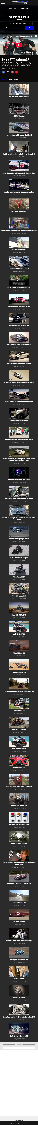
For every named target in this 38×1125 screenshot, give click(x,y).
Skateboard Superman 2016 (19, 903)
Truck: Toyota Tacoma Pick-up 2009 (19, 960)
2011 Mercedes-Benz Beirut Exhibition (19, 97)
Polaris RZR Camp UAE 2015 (19, 672)
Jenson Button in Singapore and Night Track (19, 287)
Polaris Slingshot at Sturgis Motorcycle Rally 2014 (19, 786)
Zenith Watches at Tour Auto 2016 (19, 1036)
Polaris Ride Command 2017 (19, 596)
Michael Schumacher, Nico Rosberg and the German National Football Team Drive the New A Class (19, 460)
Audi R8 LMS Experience (19, 116)
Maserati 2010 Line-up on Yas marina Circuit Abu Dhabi (19, 402)
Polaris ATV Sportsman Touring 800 (19, 558)
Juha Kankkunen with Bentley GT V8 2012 (19, 306)
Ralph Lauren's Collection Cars (19, 806)
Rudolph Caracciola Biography (19, 844)
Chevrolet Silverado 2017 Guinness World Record (19, 135)
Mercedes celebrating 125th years (19, 421)
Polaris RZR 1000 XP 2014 (19, 634)
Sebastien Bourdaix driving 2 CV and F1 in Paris (19, 884)
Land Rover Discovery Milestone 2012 (19, 325)
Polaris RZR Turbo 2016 (19, 710)
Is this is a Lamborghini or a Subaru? (19, 268)
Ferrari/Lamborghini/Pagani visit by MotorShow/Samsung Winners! (19, 230)
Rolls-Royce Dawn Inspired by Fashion (19, 825)
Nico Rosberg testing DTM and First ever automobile (19, 499)
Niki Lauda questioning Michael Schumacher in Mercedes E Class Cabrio (19, 519)
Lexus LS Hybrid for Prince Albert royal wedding (19, 345)
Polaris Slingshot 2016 (19, 767)
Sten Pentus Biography (19, 922)
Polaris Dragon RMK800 (19, 577)
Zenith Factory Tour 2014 (19, 998)
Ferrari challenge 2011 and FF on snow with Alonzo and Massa (19, 173)
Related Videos (13, 79)
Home (10, 8)
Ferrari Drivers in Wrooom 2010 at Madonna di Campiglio (19, 192)
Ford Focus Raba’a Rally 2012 (19, 249)
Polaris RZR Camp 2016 (19, 653)
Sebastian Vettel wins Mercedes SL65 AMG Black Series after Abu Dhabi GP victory (19, 864)
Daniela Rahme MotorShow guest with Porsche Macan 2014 (19, 154)
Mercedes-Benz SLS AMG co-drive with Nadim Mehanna (19, 440)
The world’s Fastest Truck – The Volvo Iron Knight (19, 941)
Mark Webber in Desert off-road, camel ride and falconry (19, 383)
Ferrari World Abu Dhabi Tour (19, 211)
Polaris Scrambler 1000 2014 (19, 748)
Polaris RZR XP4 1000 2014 (19, 729)
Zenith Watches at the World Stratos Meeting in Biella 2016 (19, 1017)
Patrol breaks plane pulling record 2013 (19, 539)
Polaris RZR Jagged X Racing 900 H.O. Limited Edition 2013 (19, 691)
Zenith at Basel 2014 (19, 979)
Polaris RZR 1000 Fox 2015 (19, 615)
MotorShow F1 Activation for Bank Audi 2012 (19, 480)
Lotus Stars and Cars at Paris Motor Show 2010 (19, 364)
